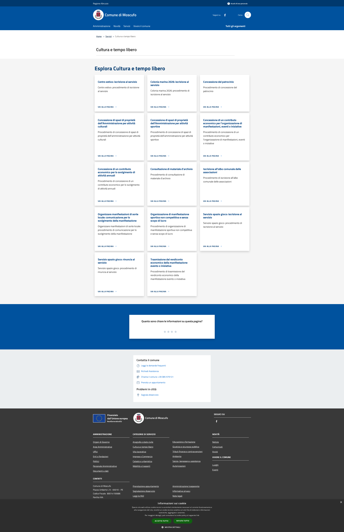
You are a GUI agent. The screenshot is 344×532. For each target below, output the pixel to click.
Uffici (95, 451)
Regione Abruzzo (100, 3)
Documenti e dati (101, 471)
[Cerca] (248, 15)
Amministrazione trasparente (186, 486)
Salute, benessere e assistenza (186, 461)
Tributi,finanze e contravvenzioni (188, 451)
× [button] (341, 502)
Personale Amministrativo (105, 466)
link (197, 515)
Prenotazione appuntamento (146, 486)
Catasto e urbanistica (142, 461)
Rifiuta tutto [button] (182, 521)
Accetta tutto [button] (161, 521)
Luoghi (215, 465)
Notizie (215, 442)
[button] (172, 527)
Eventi (215, 469)
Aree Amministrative (102, 446)
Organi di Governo (101, 442)
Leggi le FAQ (138, 496)
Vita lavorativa (139, 451)
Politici (96, 461)
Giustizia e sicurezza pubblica (186, 446)
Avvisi (215, 451)
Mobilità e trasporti (141, 466)
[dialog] (172, 515)
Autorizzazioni (179, 466)
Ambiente (177, 456)
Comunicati (217, 446)
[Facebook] (224, 15)
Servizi (108, 36)
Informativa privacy (181, 491)
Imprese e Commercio (142, 456)
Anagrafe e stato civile (143, 442)
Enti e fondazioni (100, 456)
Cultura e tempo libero (143, 446)
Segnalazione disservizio (144, 491)
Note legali (177, 496)
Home (99, 36)
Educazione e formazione (184, 441)
